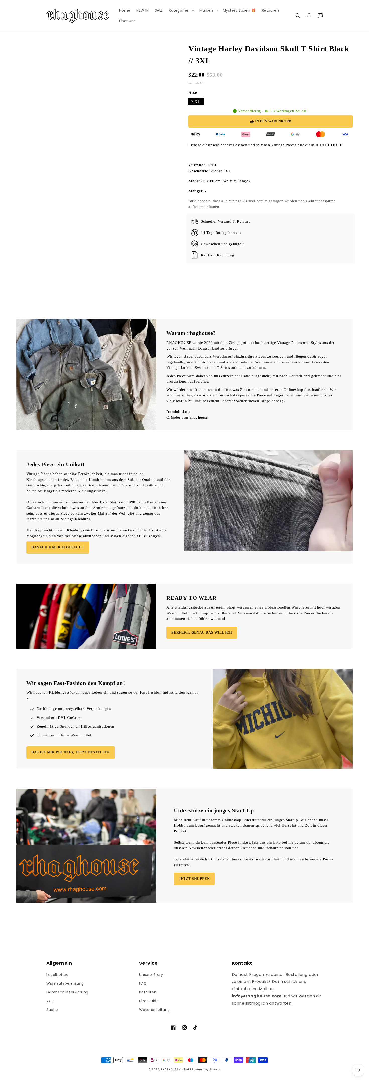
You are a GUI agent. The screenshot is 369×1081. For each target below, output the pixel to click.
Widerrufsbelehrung (65, 983)
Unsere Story (151, 974)
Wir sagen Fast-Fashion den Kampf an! (75, 683)
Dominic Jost (178, 412)
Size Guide (149, 1000)
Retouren (147, 992)
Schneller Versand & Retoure (225, 221)
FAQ (143, 983)
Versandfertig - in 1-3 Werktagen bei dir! (273, 111)
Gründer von (187, 417)
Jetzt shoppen (194, 879)
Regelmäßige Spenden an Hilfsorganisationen (75, 726)
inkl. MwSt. (196, 82)
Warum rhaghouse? (191, 333)
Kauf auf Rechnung (217, 255)
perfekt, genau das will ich (201, 632)
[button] (181, 10)
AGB (50, 1000)
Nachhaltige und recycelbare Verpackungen (74, 709)
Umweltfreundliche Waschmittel (64, 735)
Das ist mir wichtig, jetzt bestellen (70, 752)
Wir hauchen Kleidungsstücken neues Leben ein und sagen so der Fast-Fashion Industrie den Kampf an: (112, 695)
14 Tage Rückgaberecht (221, 233)
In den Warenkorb (273, 121)
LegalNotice (57, 974)
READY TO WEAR (191, 598)
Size (192, 92)
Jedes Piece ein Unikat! (55, 464)
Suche (52, 1009)
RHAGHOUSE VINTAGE (176, 1069)
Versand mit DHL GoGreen (60, 718)
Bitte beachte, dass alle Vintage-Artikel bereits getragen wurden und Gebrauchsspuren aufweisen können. (262, 204)
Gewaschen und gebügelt (222, 244)
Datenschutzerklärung (67, 992)
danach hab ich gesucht (57, 547)
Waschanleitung (154, 1009)
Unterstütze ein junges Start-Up (214, 810)
